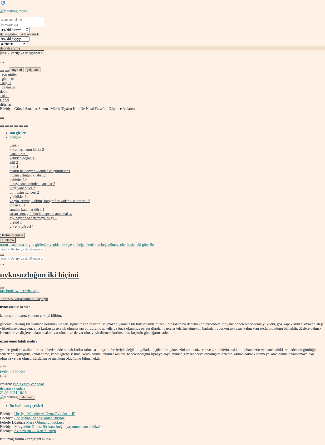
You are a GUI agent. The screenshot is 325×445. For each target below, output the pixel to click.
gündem (7, 79)
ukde (4, 96)
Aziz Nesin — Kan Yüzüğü (35, 431)
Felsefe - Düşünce (108, 109)
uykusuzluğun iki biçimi (39, 274)
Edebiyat (6, 109)
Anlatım (128, 109)
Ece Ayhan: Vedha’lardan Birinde (39, 418)
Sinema (43, 109)
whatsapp (32, 291)
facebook (7, 291)
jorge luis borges (12, 371)
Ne (82, 109)
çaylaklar (7, 87)
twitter (20, 291)
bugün (5, 83)
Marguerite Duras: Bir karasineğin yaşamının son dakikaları (58, 427)
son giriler (8, 74)
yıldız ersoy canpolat (28, 384)
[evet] (2, 255)
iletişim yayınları (12, 388)
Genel (4, 100)
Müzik (54, 109)
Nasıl (89, 109)
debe (3, 91)
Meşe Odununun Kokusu (45, 422)
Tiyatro (66, 109)
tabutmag (26, 397)
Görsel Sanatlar (25, 109)
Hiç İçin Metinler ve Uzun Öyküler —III (44, 414)
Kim (75, 109)
